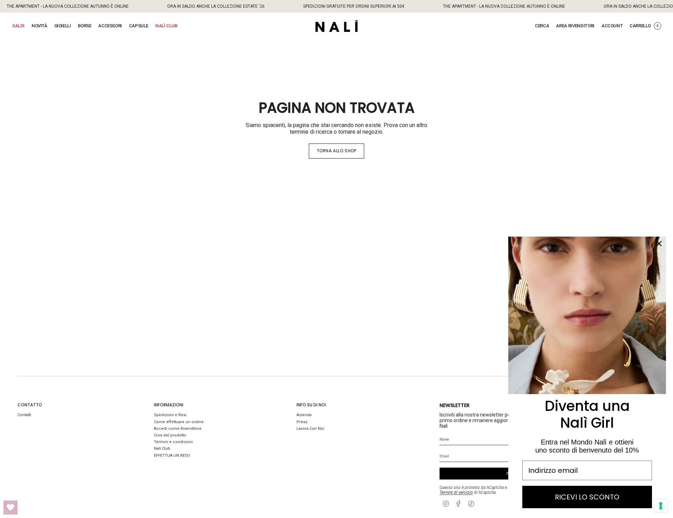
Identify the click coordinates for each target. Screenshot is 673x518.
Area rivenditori (575, 25)
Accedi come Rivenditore (178, 428)
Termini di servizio (456, 492)
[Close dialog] (659, 243)
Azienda (304, 415)
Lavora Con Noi (310, 428)
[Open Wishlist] (11, 507)
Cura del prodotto (170, 435)
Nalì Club (162, 448)
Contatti (24, 415)
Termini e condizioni (173, 442)
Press (302, 422)
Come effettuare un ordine (179, 422)
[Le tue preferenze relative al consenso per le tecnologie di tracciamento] (660, 505)
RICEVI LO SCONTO (587, 497)
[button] (18, 26)
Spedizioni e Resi (170, 415)
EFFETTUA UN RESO (172, 455)
